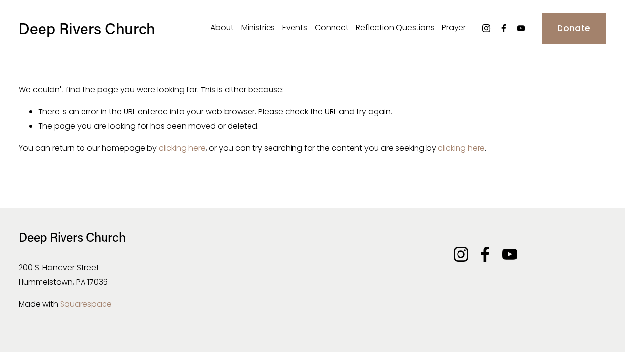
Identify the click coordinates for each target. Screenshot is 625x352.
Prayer (454, 27)
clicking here (182, 148)
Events (294, 27)
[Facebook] (504, 28)
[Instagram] (486, 28)
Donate (573, 28)
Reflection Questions (395, 27)
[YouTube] (521, 28)
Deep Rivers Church (87, 28)
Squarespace (86, 303)
